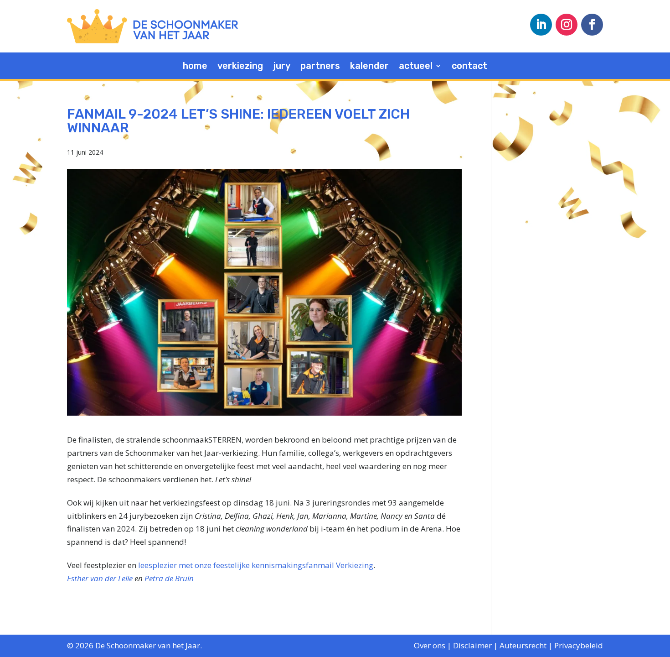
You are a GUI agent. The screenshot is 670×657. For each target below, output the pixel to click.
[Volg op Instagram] (566, 25)
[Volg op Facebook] (592, 25)
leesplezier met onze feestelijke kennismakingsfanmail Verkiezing (255, 565)
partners (320, 67)
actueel (416, 67)
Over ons (429, 645)
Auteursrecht (523, 645)
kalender (369, 67)
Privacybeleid (578, 645)
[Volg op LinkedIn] (541, 25)
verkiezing (240, 67)
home (195, 67)
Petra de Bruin (169, 578)
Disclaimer (472, 645)
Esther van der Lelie (100, 578)
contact (469, 67)
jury (281, 67)
